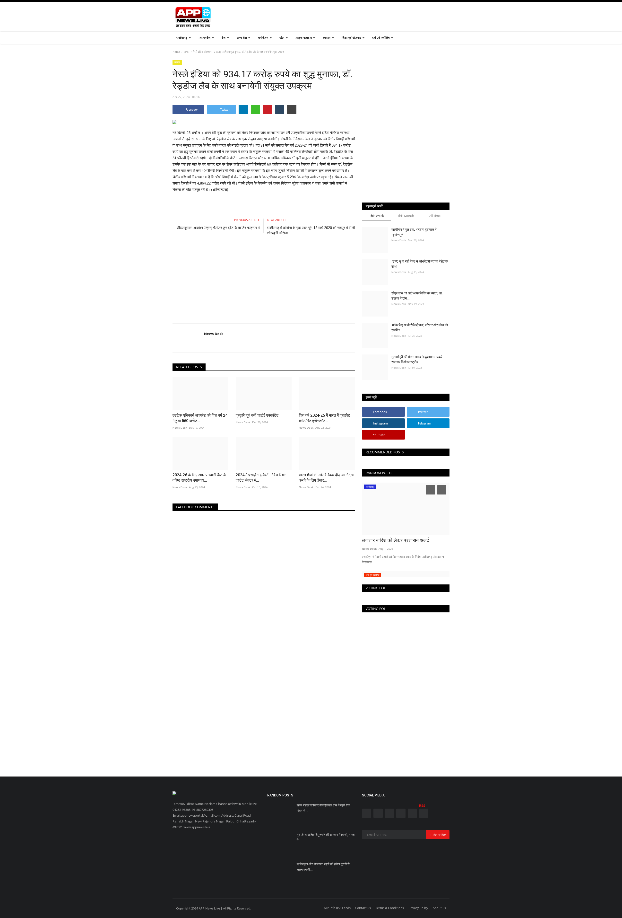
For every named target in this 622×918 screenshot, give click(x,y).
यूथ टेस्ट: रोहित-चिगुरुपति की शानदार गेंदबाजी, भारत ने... (325, 837)
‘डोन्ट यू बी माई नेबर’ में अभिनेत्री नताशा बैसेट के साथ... (419, 263)
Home (176, 51)
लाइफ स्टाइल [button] (304, 37)
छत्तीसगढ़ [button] (182, 37)
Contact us (363, 908)
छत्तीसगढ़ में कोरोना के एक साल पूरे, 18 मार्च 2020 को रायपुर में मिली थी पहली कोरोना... (311, 230)
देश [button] (224, 37)
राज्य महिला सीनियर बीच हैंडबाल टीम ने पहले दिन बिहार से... (323, 807)
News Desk (214, 333)
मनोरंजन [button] (263, 37)
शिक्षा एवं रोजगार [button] (352, 37)
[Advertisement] (361, 17)
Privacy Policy (418, 908)
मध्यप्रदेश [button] (205, 37)
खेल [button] (282, 37)
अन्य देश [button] (242, 37)
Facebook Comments (195, 507)
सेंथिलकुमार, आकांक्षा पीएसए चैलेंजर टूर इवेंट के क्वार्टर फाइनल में (218, 228)
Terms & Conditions (389, 908)
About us (439, 908)
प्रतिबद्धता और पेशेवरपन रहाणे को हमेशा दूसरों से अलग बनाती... (323, 866)
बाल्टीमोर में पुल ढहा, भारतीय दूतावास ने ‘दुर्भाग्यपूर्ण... (414, 232)
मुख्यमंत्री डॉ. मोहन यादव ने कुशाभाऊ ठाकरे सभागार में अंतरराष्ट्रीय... (416, 359)
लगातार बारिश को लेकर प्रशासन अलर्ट (395, 540)
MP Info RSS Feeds (337, 908)
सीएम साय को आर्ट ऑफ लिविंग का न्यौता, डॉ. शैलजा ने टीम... (417, 295)
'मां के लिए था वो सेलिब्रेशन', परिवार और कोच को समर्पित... (419, 327)
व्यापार (186, 51)
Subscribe (438, 834)
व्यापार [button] (327, 37)
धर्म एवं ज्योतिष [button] (381, 37)
